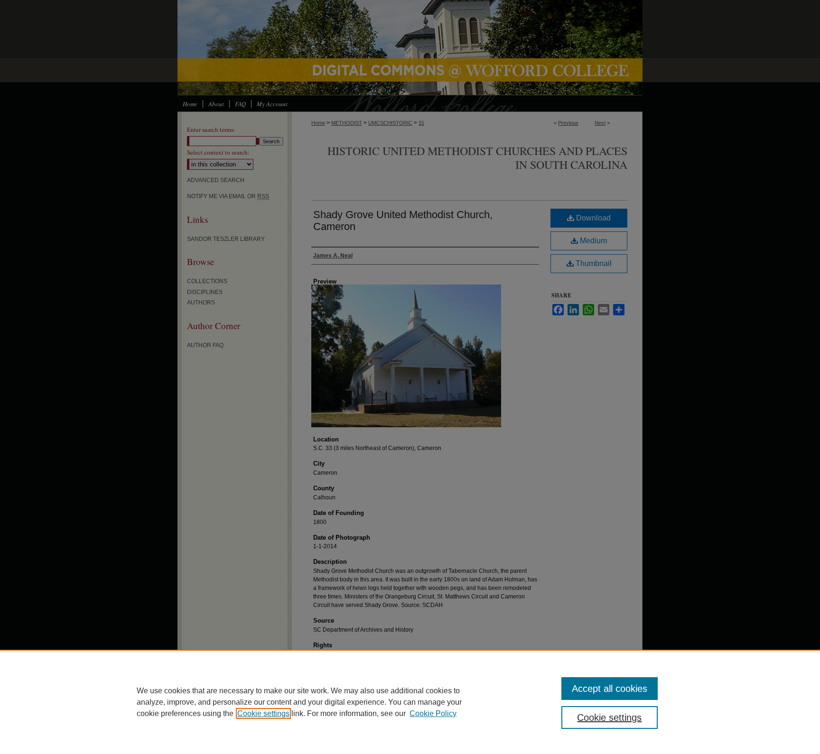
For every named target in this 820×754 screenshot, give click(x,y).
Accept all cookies (609, 688)
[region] (410, 702)
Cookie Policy (433, 713)
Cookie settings (263, 713)
